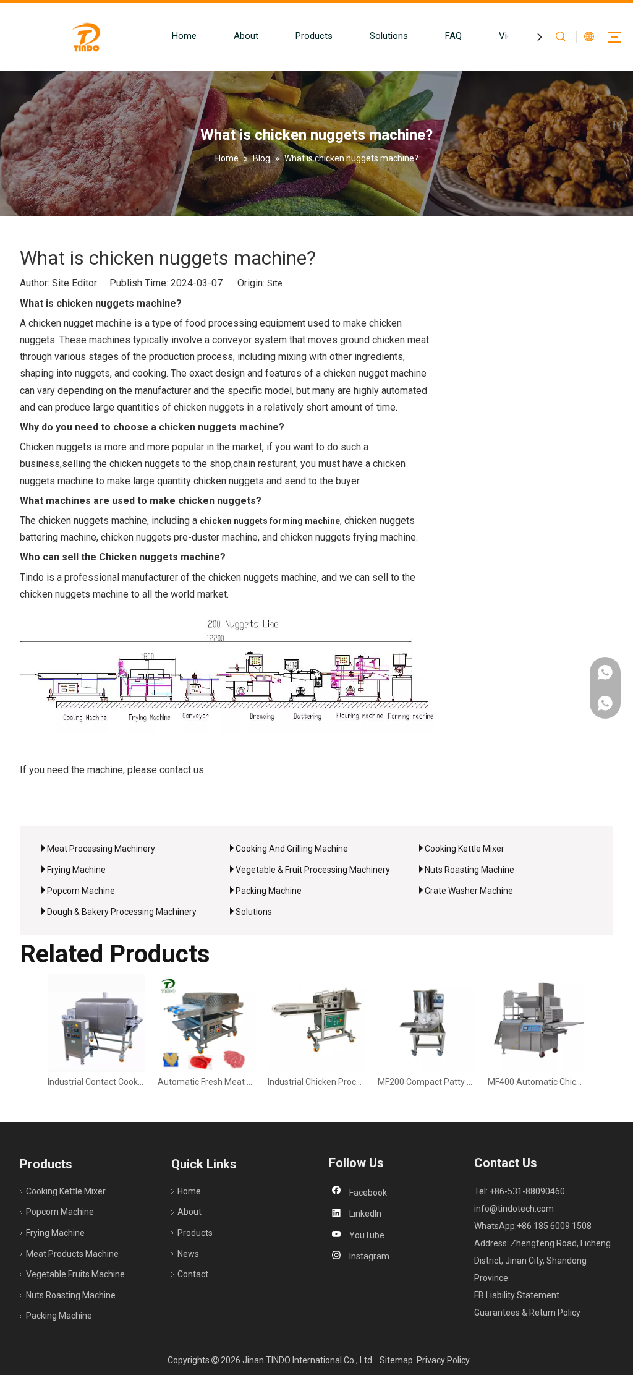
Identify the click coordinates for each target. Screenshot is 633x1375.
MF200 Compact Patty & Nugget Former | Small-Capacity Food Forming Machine (426, 1082)
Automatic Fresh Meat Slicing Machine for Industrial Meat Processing (206, 1082)
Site (275, 283)
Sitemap (396, 1360)
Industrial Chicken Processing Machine (316, 1082)
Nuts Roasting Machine (469, 870)
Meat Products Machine (72, 1254)
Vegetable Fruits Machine (75, 1274)
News (188, 1254)
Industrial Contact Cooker (96, 1082)
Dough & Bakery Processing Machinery (122, 912)
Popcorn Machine (81, 891)
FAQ (453, 35)
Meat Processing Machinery (101, 849)
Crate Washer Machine (469, 891)
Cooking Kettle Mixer (464, 849)
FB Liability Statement (516, 1295)
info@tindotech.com (514, 1209)
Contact (192, 1274)
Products (314, 35)
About (246, 35)
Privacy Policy (443, 1360)
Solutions (389, 35)
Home (184, 35)
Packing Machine (269, 891)
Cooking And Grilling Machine (292, 849)
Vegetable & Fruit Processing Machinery (313, 870)
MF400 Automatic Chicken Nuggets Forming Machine (536, 1082)
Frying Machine (76, 870)
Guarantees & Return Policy (527, 1312)
